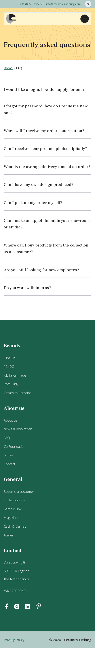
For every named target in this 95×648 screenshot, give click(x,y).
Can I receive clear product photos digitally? (45, 148)
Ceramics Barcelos (18, 392)
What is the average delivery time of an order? (47, 166)
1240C (9, 366)
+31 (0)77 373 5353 (32, 4)
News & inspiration (18, 429)
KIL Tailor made (15, 375)
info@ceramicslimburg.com (63, 4)
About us (10, 420)
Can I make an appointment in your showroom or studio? (47, 224)
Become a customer (19, 491)
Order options (14, 500)
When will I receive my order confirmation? (44, 130)
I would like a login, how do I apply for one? (44, 89)
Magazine (11, 517)
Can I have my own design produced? (38, 184)
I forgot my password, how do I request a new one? (45, 109)
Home (8, 68)
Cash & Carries (15, 526)
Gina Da (9, 358)
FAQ (7, 437)
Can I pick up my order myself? (33, 202)
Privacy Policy (14, 639)
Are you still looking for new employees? (41, 270)
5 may (8, 455)
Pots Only (11, 384)
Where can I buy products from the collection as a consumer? (46, 248)
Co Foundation (15, 446)
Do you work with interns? (27, 287)
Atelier (8, 535)
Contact (9, 464)
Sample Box (12, 509)
